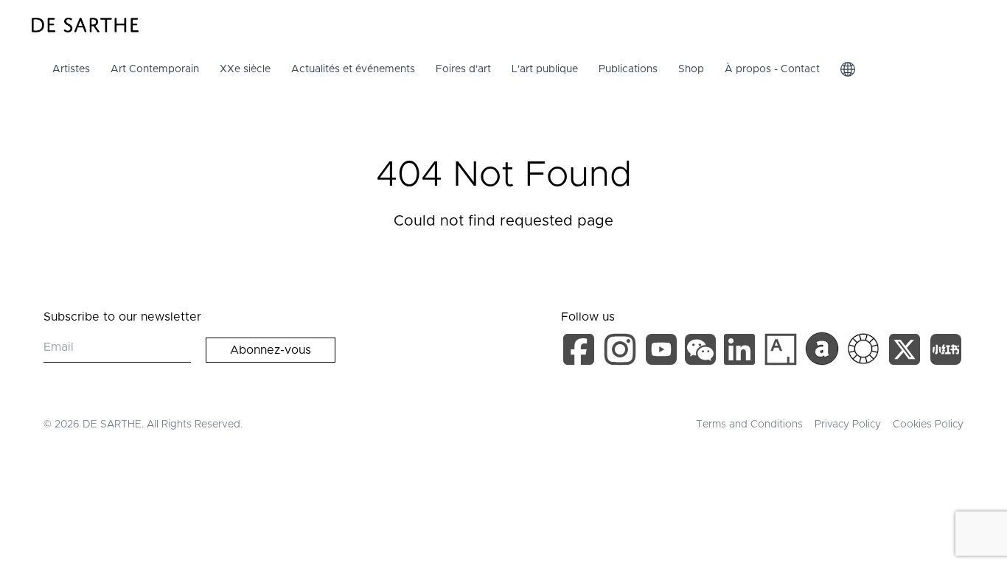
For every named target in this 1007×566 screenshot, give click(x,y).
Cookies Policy (928, 424)
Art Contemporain (155, 69)
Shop (691, 69)
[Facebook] (581, 352)
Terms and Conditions (749, 424)
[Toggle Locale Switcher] (847, 69)
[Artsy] (780, 349)
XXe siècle (245, 69)
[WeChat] (702, 352)
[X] (907, 352)
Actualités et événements (353, 69)
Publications (628, 69)
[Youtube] (663, 352)
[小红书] (946, 352)
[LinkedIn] (742, 352)
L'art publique (545, 69)
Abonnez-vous (270, 350)
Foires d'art (463, 69)
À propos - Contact (772, 69)
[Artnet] (822, 349)
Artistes (71, 69)
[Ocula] (863, 349)
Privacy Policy (848, 424)
